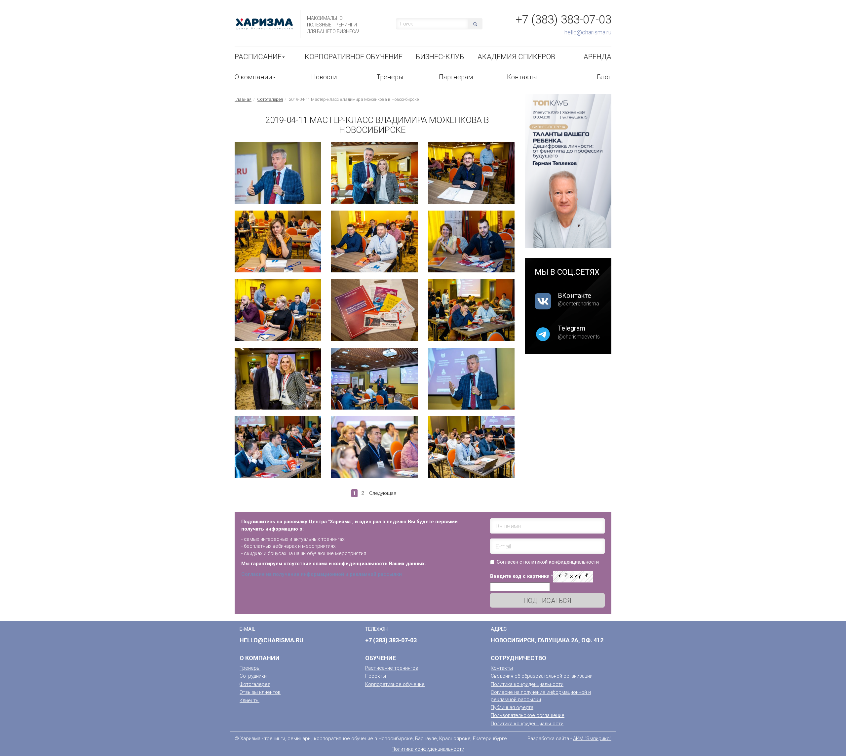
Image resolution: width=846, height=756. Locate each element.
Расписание (258, 57)
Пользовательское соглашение (527, 715)
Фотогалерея (270, 99)
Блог (604, 77)
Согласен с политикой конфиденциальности (548, 562)
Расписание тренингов (391, 668)
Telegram (571, 328)
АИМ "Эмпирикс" (592, 738)
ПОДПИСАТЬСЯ (547, 601)
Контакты (522, 77)
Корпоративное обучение (354, 57)
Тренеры (390, 77)
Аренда (597, 57)
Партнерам (456, 77)
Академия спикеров (516, 57)
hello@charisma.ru (587, 32)
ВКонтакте (574, 295)
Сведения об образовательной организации (542, 676)
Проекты (375, 676)
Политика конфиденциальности (527, 684)
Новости (324, 77)
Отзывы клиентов (260, 692)
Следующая (382, 493)
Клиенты (249, 700)
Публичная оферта (512, 707)
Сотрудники (253, 676)
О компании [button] (253, 77)
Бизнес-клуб (440, 57)
